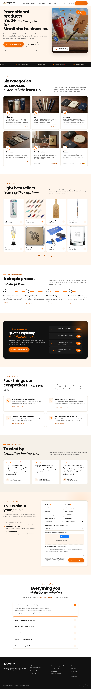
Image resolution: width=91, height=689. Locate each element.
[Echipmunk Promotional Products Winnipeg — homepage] (9, 3)
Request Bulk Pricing (19, 349)
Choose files (64, 537)
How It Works (42, 3)
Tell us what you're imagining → (47, 256)
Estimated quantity (50, 518)
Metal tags (8, 161)
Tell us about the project (56, 546)
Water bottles (8, 127)
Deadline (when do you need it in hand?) (57, 525)
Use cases (73, 668)
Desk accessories (66, 127)
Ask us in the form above (44, 597)
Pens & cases (37, 127)
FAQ (55, 3)
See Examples (32, 44)
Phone (69, 511)
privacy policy (61, 558)
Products (33, 3)
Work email (48, 511)
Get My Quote (76, 560)
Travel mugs (14, 127)
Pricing (49, 3)
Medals (35, 163)
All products (74, 666)
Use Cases (26, 3)
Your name (48, 504)
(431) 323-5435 (70, 3)
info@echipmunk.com (35, 673)
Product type (68, 518)
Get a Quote (81, 3)
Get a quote (74, 676)
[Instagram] (79, 685)
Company (68, 504)
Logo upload (56, 532)
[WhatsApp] (86, 685)
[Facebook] (83, 685)
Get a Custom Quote (13, 44)
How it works (74, 671)
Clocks (39, 163)
